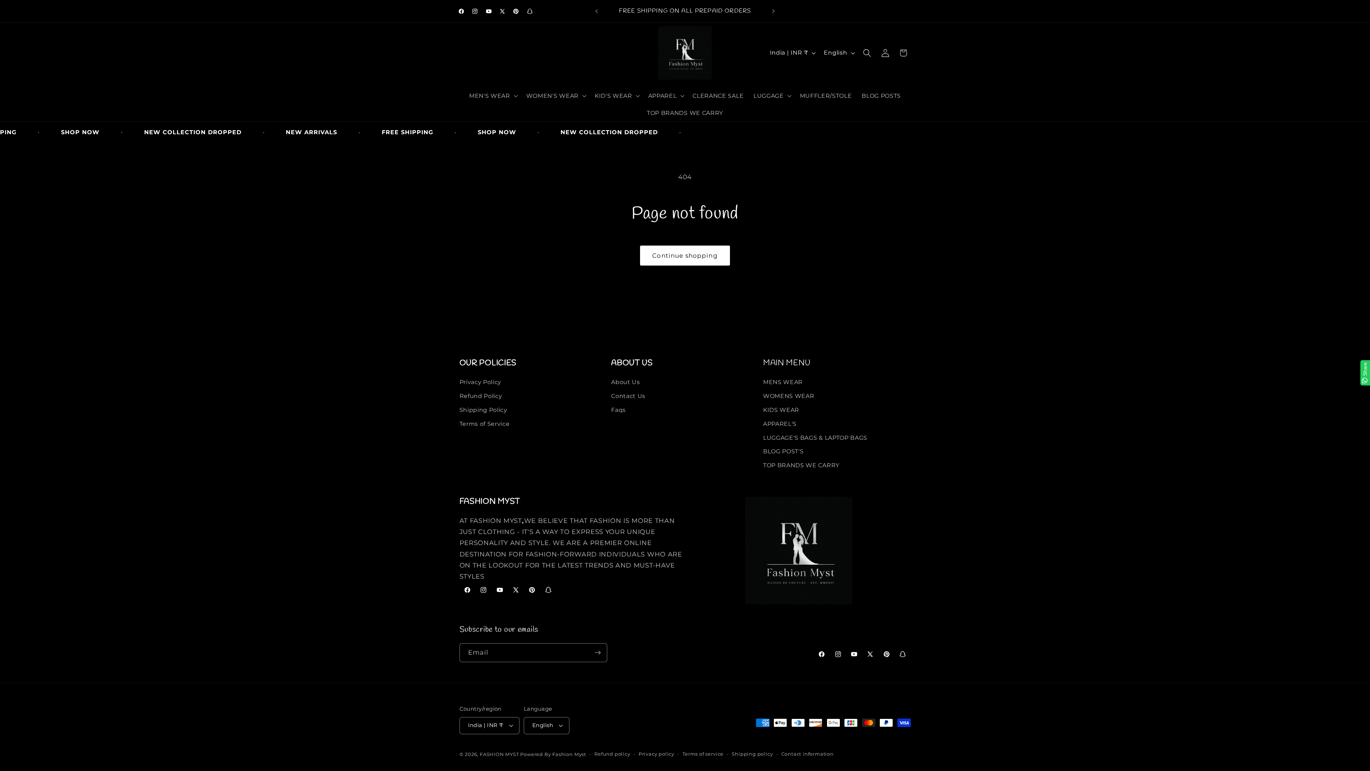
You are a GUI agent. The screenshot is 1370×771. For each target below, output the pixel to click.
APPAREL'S (780, 423)
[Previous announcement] (596, 11)
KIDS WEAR (781, 409)
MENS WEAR (783, 382)
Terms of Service (485, 423)
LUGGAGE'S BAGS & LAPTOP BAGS (815, 437)
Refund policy (612, 754)
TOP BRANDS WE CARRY (801, 465)
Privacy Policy (481, 382)
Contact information (807, 754)
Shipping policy (752, 754)
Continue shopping (685, 255)
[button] (492, 95)
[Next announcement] (773, 11)
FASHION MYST (500, 754)
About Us (625, 382)
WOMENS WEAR (789, 395)
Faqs (618, 409)
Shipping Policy (483, 409)
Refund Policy (481, 395)
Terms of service (703, 754)
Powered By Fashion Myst (553, 754)
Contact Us (628, 395)
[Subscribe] (598, 652)
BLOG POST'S (783, 451)
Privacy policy (656, 754)
